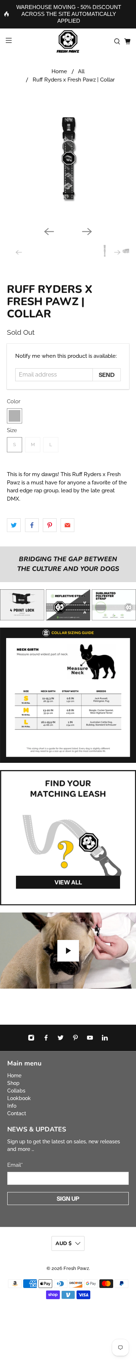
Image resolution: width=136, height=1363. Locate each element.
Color (13, 401)
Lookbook (19, 1098)
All (81, 71)
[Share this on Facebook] (32, 525)
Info (11, 1106)
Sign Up (68, 1198)
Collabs (16, 1091)
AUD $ (63, 1243)
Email (15, 1165)
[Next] (87, 231)
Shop (13, 1083)
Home (59, 71)
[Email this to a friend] (67, 525)
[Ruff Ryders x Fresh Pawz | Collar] (68, 160)
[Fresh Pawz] (68, 41)
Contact (16, 1113)
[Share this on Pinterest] (50, 525)
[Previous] (49, 231)
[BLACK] (14, 415)
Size (12, 430)
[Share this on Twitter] (14, 525)
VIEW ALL (68, 882)
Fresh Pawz (76, 1268)
